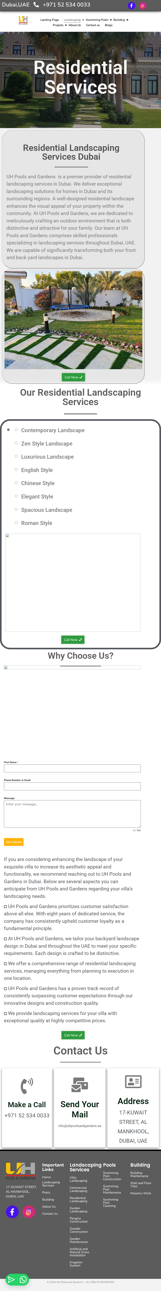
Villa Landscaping (78, 1179)
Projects (58, 25)
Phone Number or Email (17, 780)
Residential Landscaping (78, 1199)
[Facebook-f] (131, 5)
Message (9, 798)
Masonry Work (140, 1193)
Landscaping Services (51, 1184)
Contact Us (80, 1050)
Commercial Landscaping (78, 1189)
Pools (46, 1192)
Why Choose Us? (80, 656)
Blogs (109, 25)
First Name (11, 762)
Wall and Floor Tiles (140, 1184)
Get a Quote (14, 842)
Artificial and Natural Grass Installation (79, 1252)
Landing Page (49, 20)
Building (119, 20)
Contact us (93, 25)
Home (46, 1177)
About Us (75, 25)
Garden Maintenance (79, 1240)
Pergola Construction (79, 1220)
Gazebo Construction (79, 1230)
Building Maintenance (139, 1174)
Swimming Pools (97, 20)
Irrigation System (76, 1264)
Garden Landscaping (78, 1210)
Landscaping (72, 20)
